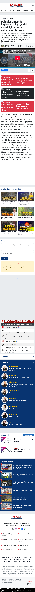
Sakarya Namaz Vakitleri (10, 539)
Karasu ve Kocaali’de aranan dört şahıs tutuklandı (8, 232)
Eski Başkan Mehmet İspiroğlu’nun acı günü (7, 218)
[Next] (22, 529)
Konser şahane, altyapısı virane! (18, 400)
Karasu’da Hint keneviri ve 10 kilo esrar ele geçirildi (25, 218)
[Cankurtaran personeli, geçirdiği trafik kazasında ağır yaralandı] (26, 226)
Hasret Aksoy (13, 414)
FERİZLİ (18, 10)
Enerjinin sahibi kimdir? (16, 424)
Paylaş (5, 70)
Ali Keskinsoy (13, 366)
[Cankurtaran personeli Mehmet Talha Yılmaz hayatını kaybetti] (26, 196)
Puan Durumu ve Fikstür (9, 545)
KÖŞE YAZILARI (12, 581)
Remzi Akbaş (13, 398)
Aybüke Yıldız (13, 406)
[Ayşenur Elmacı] (4, 392)
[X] (13, 529)
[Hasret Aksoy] (4, 415)
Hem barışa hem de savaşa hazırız (19, 377)
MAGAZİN (7, 561)
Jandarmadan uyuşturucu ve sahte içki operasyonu (8, 202)
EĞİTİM (28, 559)
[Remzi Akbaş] (4, 399)
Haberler (4, 18)
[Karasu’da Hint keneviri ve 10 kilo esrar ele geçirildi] (26, 211)
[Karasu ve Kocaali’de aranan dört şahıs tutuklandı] (9, 226)
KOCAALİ (11, 10)
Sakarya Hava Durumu (26, 534)
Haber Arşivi (23, 549)
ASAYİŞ (11, 18)
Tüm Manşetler (24, 545)
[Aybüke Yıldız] (4, 407)
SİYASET (6, 559)
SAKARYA (26, 10)
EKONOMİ (14, 561)
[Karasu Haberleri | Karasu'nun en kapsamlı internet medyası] (17, 5)
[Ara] (33, 5)
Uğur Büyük (13, 382)
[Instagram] (16, 529)
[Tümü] (33, 356)
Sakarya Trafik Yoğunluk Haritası (25, 540)
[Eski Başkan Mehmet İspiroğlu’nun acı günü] (9, 211)
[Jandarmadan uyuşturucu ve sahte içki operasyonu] (9, 196)
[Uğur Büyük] (4, 384)
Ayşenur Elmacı (14, 390)
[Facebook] (10, 529)
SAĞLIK (22, 559)
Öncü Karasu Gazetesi (25, 561)
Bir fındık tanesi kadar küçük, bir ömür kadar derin (20, 369)
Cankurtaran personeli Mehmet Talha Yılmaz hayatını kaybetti (24, 203)
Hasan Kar (12, 375)
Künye (20, 581)
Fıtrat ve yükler (13, 416)
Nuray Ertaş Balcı (15, 422)
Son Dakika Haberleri (8, 549)
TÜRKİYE (4, 581)
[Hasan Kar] (4, 376)
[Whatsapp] (25, 529)
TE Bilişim (29, 581)
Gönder (5, 258)
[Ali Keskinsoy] (4, 368)
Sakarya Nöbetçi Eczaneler (6, 534)
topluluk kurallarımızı (17, 263)
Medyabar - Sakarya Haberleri (9, 584)
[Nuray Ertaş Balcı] (4, 423)
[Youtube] (19, 529)
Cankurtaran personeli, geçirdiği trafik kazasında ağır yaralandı (26, 233)
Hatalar (11, 408)
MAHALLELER (14, 559)
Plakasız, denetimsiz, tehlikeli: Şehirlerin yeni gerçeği (21, 385)
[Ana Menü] (2, 5)
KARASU (4, 10)
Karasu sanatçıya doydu (16, 393)
